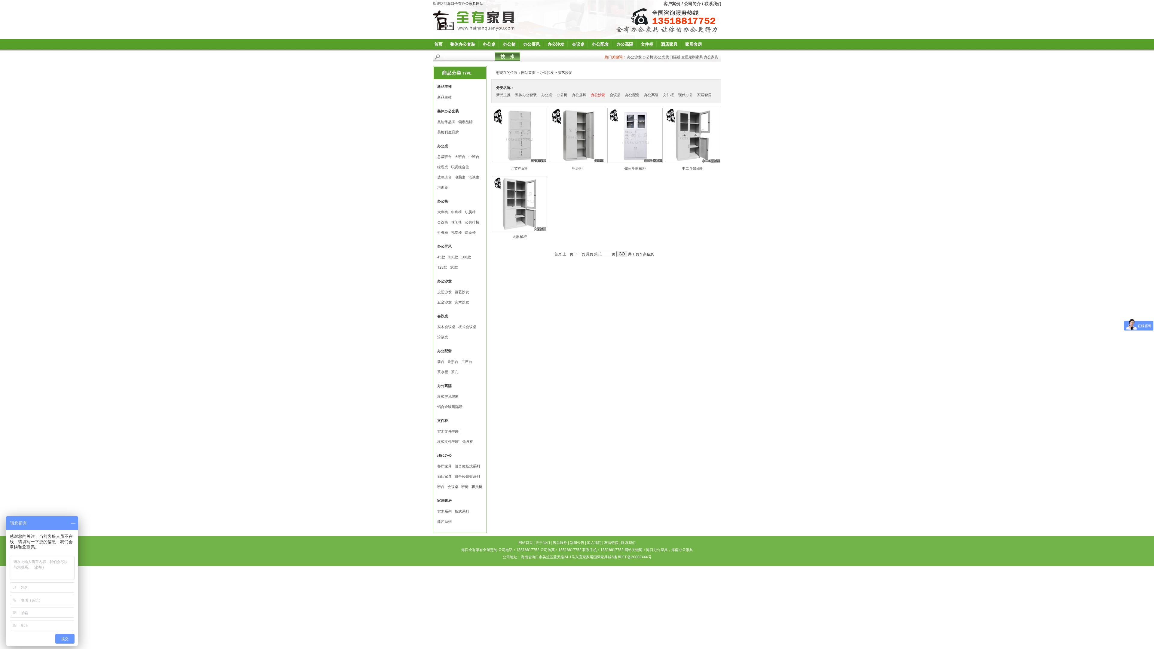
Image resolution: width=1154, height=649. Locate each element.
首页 (438, 44)
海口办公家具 (657, 550)
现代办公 (685, 95)
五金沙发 (444, 302)
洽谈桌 (474, 177)
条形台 (452, 362)
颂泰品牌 (465, 122)
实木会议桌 (446, 327)
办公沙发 (556, 44)
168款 (466, 257)
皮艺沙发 (444, 292)
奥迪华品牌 (446, 122)
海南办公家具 (682, 550)
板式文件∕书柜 (448, 442)
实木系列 (444, 511)
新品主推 (444, 97)
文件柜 (647, 44)
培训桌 (442, 187)
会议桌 (578, 44)
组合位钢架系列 (467, 476)
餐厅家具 (444, 466)
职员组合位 (460, 167)
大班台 (460, 157)
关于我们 (543, 543)
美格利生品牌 (448, 132)
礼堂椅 (456, 232)
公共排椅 (472, 222)
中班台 (474, 157)
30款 (454, 267)
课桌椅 (470, 232)
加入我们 (594, 543)
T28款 (442, 267)
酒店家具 (669, 44)
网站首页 (528, 73)
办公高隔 (624, 44)
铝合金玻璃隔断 (450, 407)
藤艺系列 (444, 522)
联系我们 (712, 3)
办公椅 (509, 44)
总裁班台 (444, 157)
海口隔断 (673, 57)
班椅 (465, 487)
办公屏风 (531, 44)
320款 (453, 257)
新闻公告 (577, 543)
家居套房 (693, 44)
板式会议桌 (467, 327)
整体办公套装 (462, 44)
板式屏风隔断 (448, 397)
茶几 (454, 372)
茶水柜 (442, 372)
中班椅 (456, 212)
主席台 (466, 362)
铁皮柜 (468, 442)
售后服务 (560, 543)
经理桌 (442, 167)
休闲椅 (456, 222)
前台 (440, 362)
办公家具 (711, 57)
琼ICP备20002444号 (635, 557)
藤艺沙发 (462, 292)
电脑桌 (460, 177)
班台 (440, 487)
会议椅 (442, 222)
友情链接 (611, 543)
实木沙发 (462, 302)
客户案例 (672, 3)
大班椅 (442, 212)
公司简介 (692, 3)
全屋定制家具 (692, 57)
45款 (441, 257)
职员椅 (470, 212)
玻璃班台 (444, 177)
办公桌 (489, 44)
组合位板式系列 (467, 466)
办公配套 (600, 44)
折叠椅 (442, 232)
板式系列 (462, 511)
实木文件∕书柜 (448, 431)
